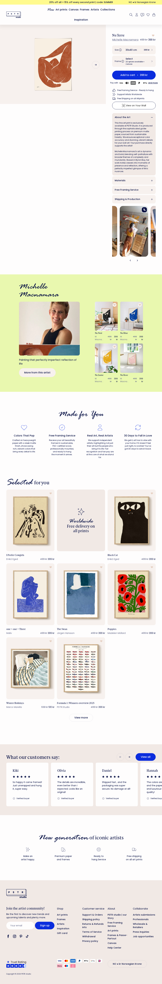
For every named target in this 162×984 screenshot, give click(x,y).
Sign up (45, 925)
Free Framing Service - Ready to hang (135, 90)
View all (145, 757)
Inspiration (81, 20)
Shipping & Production (127, 199)
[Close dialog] (155, 890)
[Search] (131, 15)
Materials (120, 180)
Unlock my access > (120, 969)
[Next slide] (96, 65)
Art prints (61, 9)
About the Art (122, 117)
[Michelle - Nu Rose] (131, 358)
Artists (95, 9)
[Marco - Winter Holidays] (30, 668)
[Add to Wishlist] (153, 35)
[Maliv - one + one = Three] (30, 594)
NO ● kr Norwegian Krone (142, 2)
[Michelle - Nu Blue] (131, 316)
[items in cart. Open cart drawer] (153, 15)
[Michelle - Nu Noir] (106, 316)
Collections (107, 9)
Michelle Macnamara (125, 40)
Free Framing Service (126, 189)
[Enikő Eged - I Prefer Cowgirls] (30, 520)
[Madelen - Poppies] (132, 594)
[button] (134, 49)
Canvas (74, 9)
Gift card (62, 933)
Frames (84, 9)
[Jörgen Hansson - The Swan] (81, 594)
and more (153, 82)
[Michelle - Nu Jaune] (106, 358)
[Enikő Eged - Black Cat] (132, 520)
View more (81, 717)
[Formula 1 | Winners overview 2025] (81, 668)
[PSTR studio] (13, 15)
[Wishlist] (148, 15)
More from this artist (37, 372)
